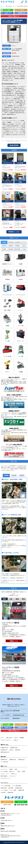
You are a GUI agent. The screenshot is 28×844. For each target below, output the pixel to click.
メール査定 (21, 10)
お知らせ (16, 740)
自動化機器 (10, 249)
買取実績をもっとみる (14, 231)
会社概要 (21, 737)
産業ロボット (12, 771)
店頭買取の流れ (21, 759)
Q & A (16, 737)
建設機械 (11, 245)
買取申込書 (17, 749)
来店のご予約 (14, 16)
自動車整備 (4, 245)
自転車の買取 (3, 787)
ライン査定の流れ (4, 761)
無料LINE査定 (20, 801)
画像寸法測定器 (4, 776)
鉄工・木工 (24, 242)
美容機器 (4, 249)
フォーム (12, 500)
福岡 (17, 599)
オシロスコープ (12, 776)
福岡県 (2, 823)
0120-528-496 (8, 674)
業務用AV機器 (17, 249)
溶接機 (10, 769)
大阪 (10, 599)
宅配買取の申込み (14, 747)
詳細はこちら (14, 641)
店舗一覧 (11, 749)
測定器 (24, 245)
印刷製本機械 (11, 242)
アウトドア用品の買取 (5, 785)
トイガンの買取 (4, 790)
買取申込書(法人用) (5, 752)
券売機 (23, 771)
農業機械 (17, 245)
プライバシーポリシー (6, 740)
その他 (24, 249)
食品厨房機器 (17, 242)
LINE (7, 500)
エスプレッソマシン (5, 773)
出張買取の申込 (8, 13)
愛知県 (2, 828)
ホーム (2, 6)
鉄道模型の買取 (18, 787)
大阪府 (2, 818)
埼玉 (4, 599)
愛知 (23, 599)
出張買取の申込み (4, 747)
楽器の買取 (10, 787)
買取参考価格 (8, 6)
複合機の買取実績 (14, 145)
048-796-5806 (8, 631)
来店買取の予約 (4, 749)
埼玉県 (2, 811)
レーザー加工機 (4, 771)
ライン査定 (7, 10)
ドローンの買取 (12, 790)
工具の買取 (3, 792)
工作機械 (4, 242)
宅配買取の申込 (21, 13)
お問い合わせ (9, 737)
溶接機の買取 (10, 792)
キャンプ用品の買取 (16, 785)
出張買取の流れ (4, 759)
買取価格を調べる (7, 801)
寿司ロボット (14, 773)
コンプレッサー (4, 769)
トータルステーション (5, 778)
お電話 (3, 500)
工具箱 (15, 769)
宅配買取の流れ (12, 759)
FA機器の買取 (21, 790)
